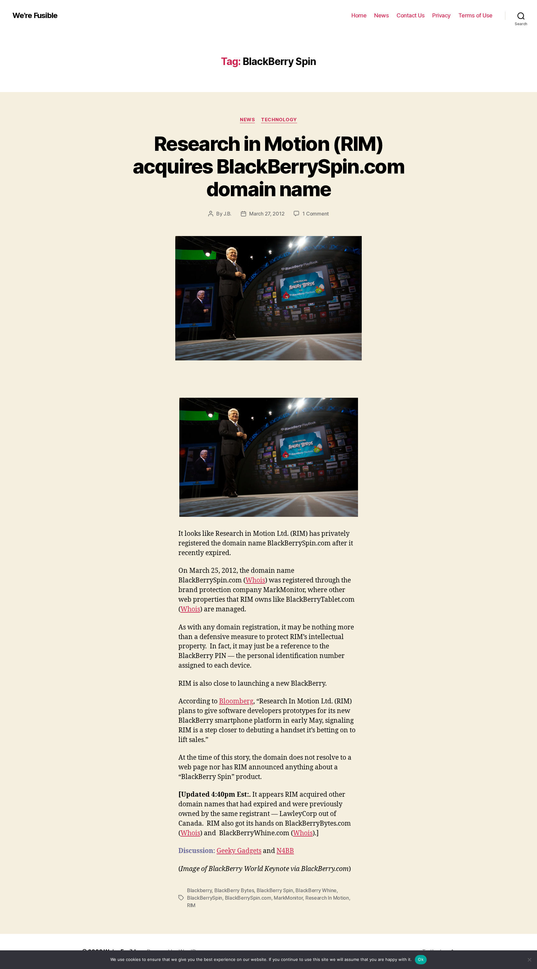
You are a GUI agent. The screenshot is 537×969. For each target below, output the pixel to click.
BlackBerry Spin (275, 890)
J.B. (227, 214)
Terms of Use (475, 15)
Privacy (441, 15)
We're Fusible (34, 15)
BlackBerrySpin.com (248, 898)
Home (358, 15)
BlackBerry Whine (316, 890)
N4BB (285, 851)
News (381, 15)
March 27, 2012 (266, 214)
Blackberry (199, 890)
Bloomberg (236, 701)
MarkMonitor (288, 898)
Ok (421, 959)
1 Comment (315, 214)
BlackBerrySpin (204, 898)
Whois (255, 580)
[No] (529, 960)
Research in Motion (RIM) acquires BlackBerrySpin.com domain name (268, 166)
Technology (279, 120)
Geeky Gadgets (239, 851)
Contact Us (411, 15)
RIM (191, 905)
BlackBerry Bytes (234, 890)
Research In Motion (327, 898)
